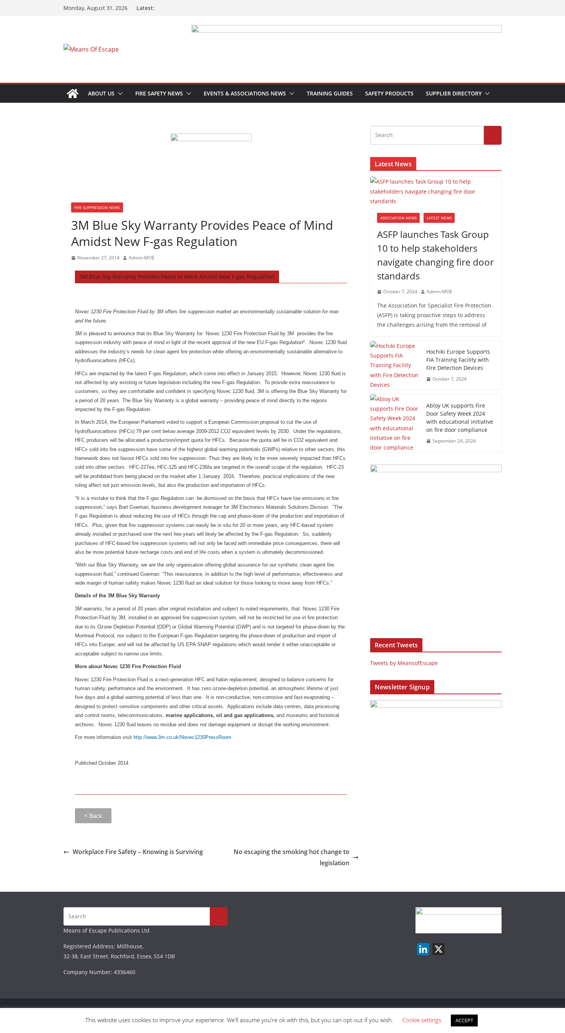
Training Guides (330, 93)
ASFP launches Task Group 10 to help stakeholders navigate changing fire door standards (435, 255)
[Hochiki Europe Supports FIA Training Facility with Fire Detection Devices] (395, 365)
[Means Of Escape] (72, 93)
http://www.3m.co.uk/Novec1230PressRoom (182, 737)
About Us (101, 93)
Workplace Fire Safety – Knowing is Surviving (138, 851)
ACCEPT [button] (464, 1020)
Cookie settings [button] (421, 1020)
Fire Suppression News (97, 207)
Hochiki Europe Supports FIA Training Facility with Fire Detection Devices (458, 359)
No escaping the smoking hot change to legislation (291, 857)
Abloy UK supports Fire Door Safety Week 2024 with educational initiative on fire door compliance (459, 417)
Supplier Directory (454, 93)
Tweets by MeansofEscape (404, 663)
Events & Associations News (245, 93)
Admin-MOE (142, 257)
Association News (398, 218)
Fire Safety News (159, 93)
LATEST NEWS (439, 218)
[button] (119, 93)
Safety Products (389, 93)
